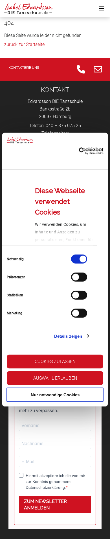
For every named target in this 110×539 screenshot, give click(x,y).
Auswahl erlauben (55, 378)
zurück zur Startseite (24, 44)
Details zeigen (68, 335)
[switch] (79, 277)
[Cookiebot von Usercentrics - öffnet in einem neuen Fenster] (79, 151)
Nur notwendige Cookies (55, 394)
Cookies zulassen (55, 361)
